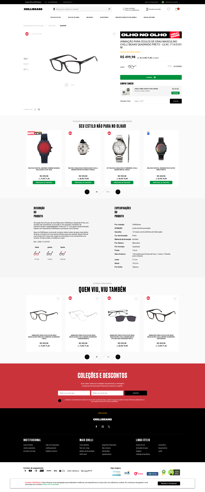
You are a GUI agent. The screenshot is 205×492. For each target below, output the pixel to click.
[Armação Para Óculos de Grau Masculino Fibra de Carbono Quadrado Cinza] (44, 315)
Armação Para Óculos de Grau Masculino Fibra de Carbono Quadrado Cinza (44, 336)
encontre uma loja (29, 451)
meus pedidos (84, 445)
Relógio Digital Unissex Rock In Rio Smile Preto (161, 169)
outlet (160, 451)
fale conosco (106, 448)
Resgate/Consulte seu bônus (126, 17)
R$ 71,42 (148, 58)
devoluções (106, 451)
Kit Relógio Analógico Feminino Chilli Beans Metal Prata (122, 169)
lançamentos (162, 448)
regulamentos (106, 454)
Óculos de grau (73, 17)
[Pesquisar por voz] (54, 9)
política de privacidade (87, 451)
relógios (138, 451)
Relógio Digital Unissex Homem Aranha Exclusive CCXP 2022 (44, 169)
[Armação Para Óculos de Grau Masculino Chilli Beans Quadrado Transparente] (83, 315)
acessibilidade (52, 2)
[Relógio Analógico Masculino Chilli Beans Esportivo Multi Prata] (83, 148)
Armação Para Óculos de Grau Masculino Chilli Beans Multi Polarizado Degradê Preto (122, 336)
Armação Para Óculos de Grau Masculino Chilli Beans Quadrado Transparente (83, 336)
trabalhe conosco (51, 451)
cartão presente (51, 448)
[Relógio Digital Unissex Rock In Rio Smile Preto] (161, 148)
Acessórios (104, 17)
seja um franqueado (151, 2)
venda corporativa (29, 448)
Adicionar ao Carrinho (44, 182)
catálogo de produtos (143, 454)
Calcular (176, 101)
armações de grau (142, 448)
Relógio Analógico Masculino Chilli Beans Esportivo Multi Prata (83, 169)
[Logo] (34, 9)
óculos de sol (140, 445)
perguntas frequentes (109, 445)
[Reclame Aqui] (163, 475)
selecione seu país (171, 2)
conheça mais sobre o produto (130, 52)
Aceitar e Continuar (169, 483)
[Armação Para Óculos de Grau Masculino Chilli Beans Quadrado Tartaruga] (132, 71)
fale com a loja (84, 448)
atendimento (67, 2)
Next (118, 192)
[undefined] (73, 64)
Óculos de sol (55, 17)
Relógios (89, 17)
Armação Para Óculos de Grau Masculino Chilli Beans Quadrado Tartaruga (161, 336)
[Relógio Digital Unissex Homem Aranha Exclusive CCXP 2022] (44, 148)
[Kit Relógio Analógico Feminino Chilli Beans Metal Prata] (122, 148)
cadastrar (136, 393)
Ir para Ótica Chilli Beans (33, 2)
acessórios (162, 445)
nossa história (28, 445)
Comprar (149, 77)
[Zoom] (26, 61)
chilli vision (83, 454)
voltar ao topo (102, 413)
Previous (87, 192)
